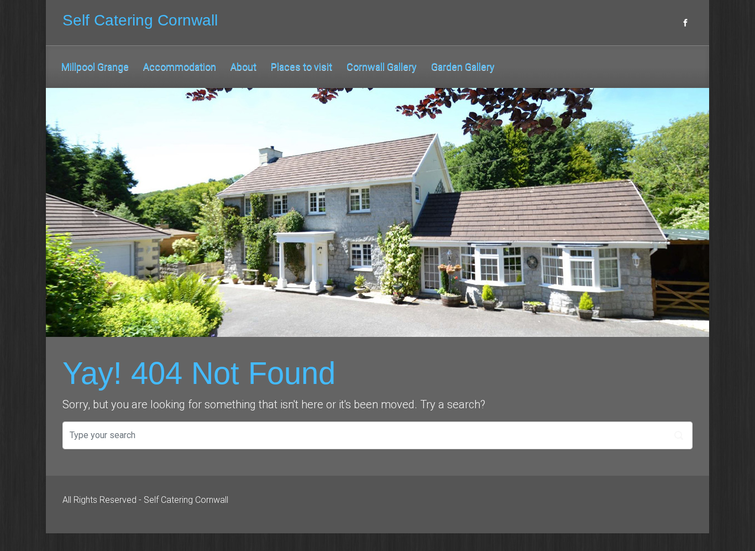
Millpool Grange (95, 66)
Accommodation (179, 66)
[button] (95, 212)
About (243, 66)
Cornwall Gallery (382, 66)
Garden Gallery (463, 66)
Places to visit (301, 66)
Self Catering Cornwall (140, 20)
